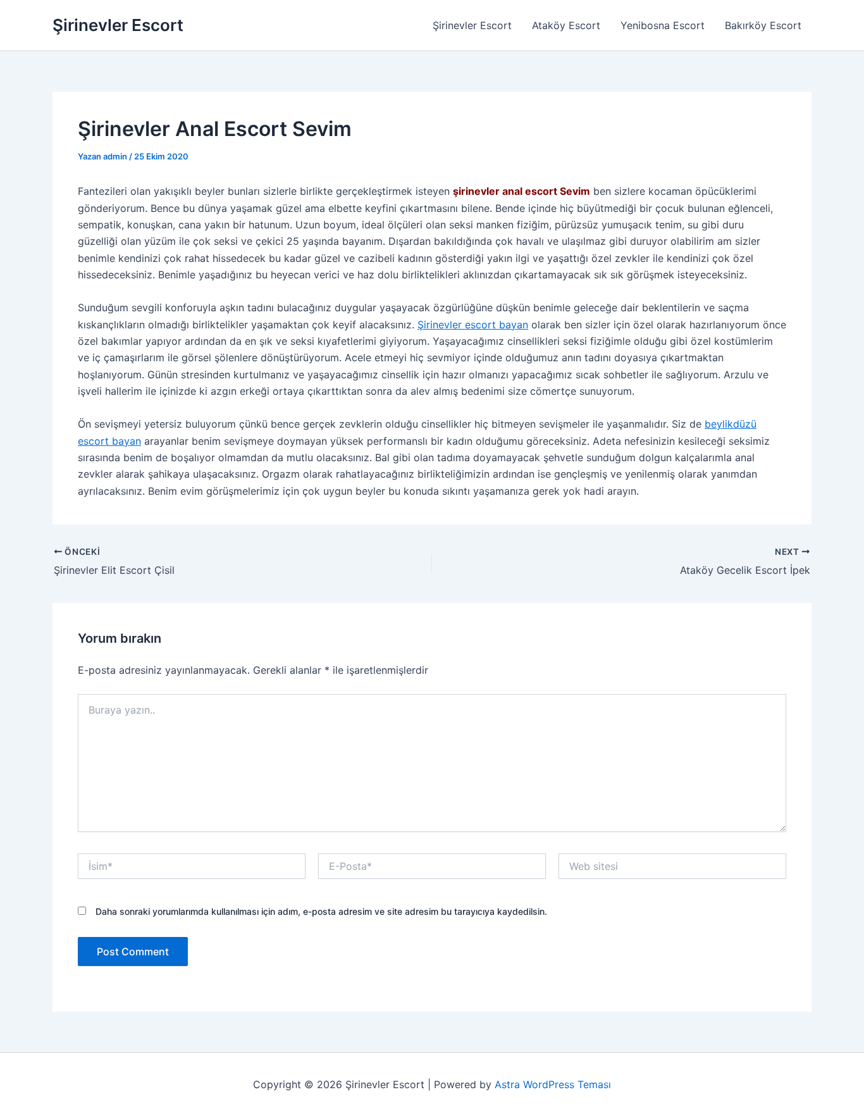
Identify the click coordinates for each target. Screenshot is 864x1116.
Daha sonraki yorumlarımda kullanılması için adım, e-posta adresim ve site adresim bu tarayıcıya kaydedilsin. (321, 911)
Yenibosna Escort (662, 25)
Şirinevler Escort (117, 25)
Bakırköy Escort (763, 25)
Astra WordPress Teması (553, 1084)
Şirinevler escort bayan (472, 324)
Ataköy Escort (566, 25)
